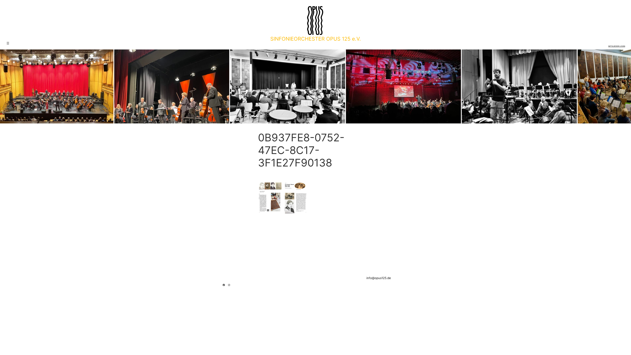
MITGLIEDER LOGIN (616, 46)
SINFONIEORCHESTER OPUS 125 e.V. (315, 39)
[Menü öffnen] (8, 43)
